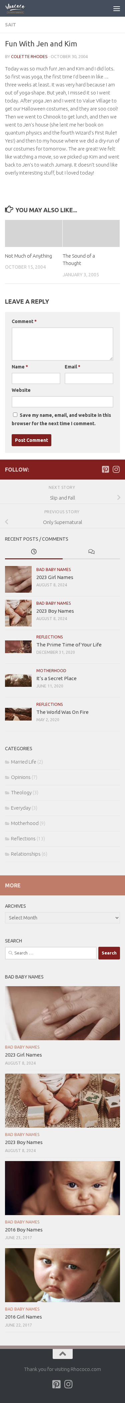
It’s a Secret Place (56, 678)
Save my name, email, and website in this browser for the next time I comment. (61, 419)
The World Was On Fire (62, 712)
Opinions (21, 777)
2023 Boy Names (55, 611)
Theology (21, 792)
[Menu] (116, 8)
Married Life (23, 762)
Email (72, 366)
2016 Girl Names (23, 1317)
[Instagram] (116, 469)
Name (20, 366)
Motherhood (51, 670)
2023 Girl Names (54, 577)
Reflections (49, 637)
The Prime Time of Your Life (69, 644)
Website (21, 390)
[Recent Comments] (91, 552)
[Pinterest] (105, 469)
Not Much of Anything (28, 256)
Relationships (26, 854)
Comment (24, 321)
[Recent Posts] (34, 552)
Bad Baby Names (53, 569)
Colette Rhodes (29, 56)
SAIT (10, 24)
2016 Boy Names (24, 1229)
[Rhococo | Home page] (19, 8)
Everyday (21, 808)
